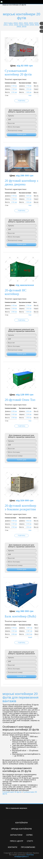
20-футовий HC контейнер (15, 292)
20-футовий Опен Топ (20, 400)
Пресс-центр (16, 841)
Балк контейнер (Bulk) (20, 616)
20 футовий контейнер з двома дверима (21, 182)
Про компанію (28, 847)
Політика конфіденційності (24, 855)
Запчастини (16, 835)
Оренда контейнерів (21, 829)
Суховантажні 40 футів (12, 792)
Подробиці (21, 100)
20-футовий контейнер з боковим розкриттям (20, 507)
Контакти (12, 847)
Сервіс (29, 835)
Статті (30, 841)
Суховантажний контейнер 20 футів (18, 72)
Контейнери (21, 823)
